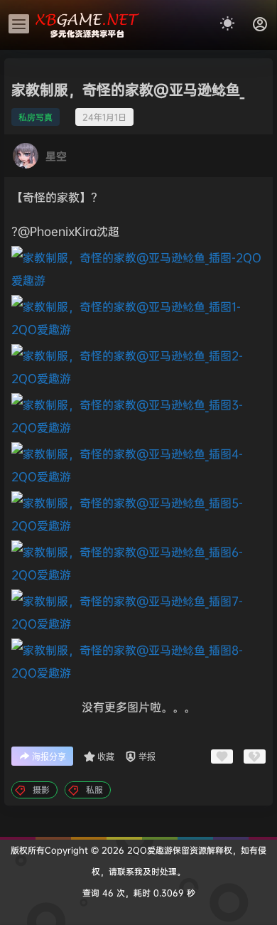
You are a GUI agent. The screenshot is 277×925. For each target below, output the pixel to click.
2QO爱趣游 (148, 850)
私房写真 (35, 117)
